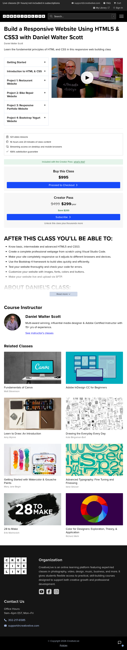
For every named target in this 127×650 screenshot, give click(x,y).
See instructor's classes (39, 333)
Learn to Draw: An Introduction (22, 433)
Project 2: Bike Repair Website (20, 94)
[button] (119, 642)
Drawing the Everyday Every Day (86, 433)
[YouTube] (41, 591)
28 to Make (11, 529)
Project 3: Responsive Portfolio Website (20, 107)
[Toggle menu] (121, 16)
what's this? (79, 161)
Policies (63, 645)
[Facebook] (49, 591)
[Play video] (87, 78)
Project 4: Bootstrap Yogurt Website (23, 119)
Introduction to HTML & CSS (24, 71)
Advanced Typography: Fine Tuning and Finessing (90, 481)
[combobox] (82, 16)
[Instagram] (56, 591)
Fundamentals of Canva (18, 387)
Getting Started (16, 62)
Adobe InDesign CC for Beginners (86, 387)
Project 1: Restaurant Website (19, 82)
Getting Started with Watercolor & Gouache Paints (30, 481)
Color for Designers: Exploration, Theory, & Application (91, 530)
